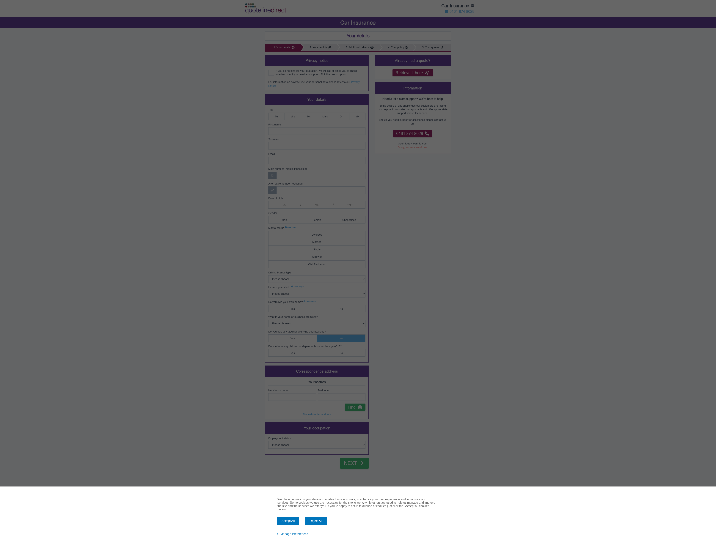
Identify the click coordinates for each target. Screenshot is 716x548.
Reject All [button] (316, 520)
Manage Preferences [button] (294, 533)
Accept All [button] (288, 520)
